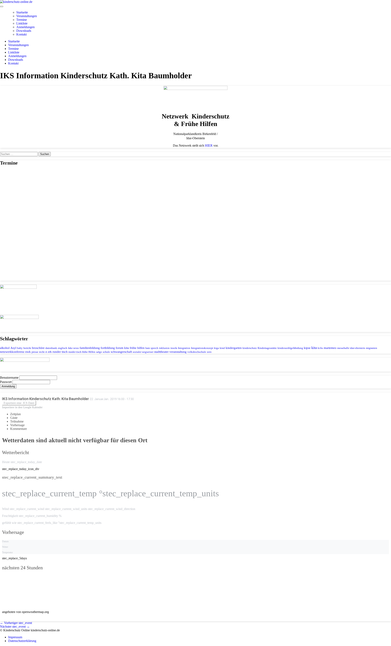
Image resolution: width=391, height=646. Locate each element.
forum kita (122, 348)
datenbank (51, 348)
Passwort (6, 382)
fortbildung (108, 348)
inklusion (164, 348)
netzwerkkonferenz (12, 351)
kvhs (320, 348)
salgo (99, 351)
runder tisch (60, 351)
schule (106, 351)
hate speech (151, 348)
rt (46, 351)
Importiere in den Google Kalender (22, 407)
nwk (28, 351)
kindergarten (234, 348)
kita (314, 348)
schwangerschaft (121, 351)
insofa (173, 348)
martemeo (330, 348)
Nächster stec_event (15, 626)
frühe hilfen (137, 348)
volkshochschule (196, 351)
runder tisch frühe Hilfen (81, 351)
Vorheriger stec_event (16, 623)
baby (20, 348)
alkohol (5, 348)
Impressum (15, 637)
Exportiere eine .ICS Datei (19, 403)
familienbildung (90, 348)
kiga (216, 348)
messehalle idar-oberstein (351, 348)
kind (222, 348)
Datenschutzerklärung (22, 641)
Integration (184, 348)
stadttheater (161, 351)
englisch (62, 348)
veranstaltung (178, 351)
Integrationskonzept (202, 348)
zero (209, 351)
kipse (307, 348)
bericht (27, 348)
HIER (209, 145)
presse (35, 351)
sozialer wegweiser (143, 351)
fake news (73, 348)
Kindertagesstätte (267, 348)
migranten (371, 348)
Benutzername (9, 377)
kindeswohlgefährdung (290, 348)
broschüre (38, 348)
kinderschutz (250, 348)
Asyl (13, 348)
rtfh (50, 351)
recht (42, 351)
